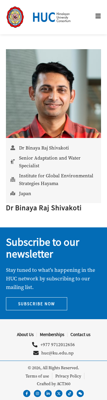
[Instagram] (37, 393)
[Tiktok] (69, 393)
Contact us (80, 334)
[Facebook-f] (26, 393)
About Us (25, 334)
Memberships (52, 334)
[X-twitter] (58, 393)
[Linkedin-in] (48, 393)
